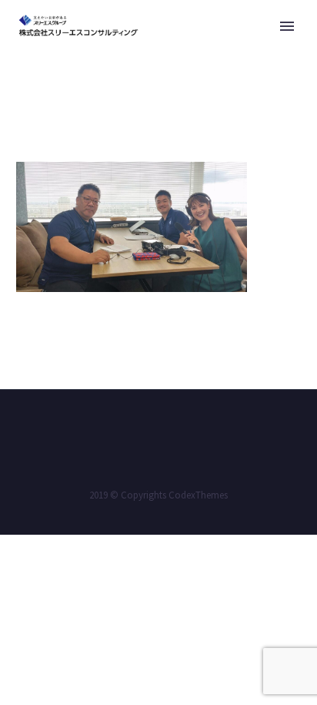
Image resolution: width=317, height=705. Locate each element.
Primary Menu (287, 26)
